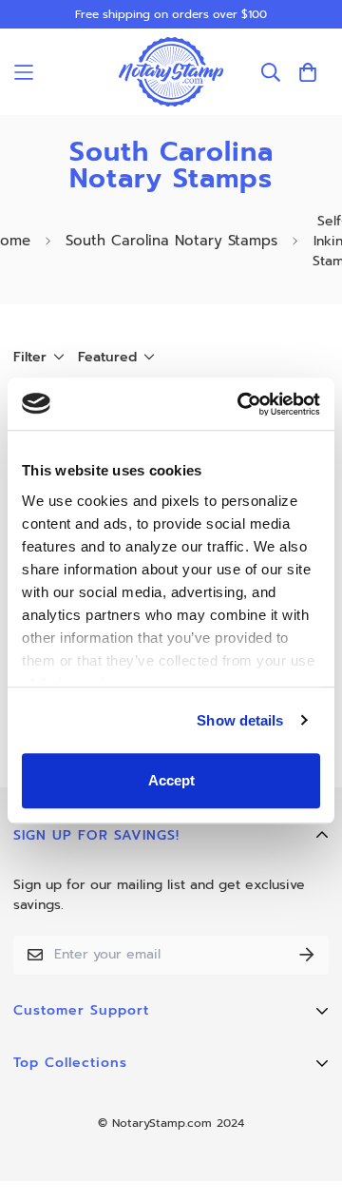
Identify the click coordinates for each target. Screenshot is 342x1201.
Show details (240, 720)
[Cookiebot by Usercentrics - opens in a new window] (241, 404)
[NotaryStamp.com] (171, 72)
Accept (171, 780)
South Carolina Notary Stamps (171, 240)
